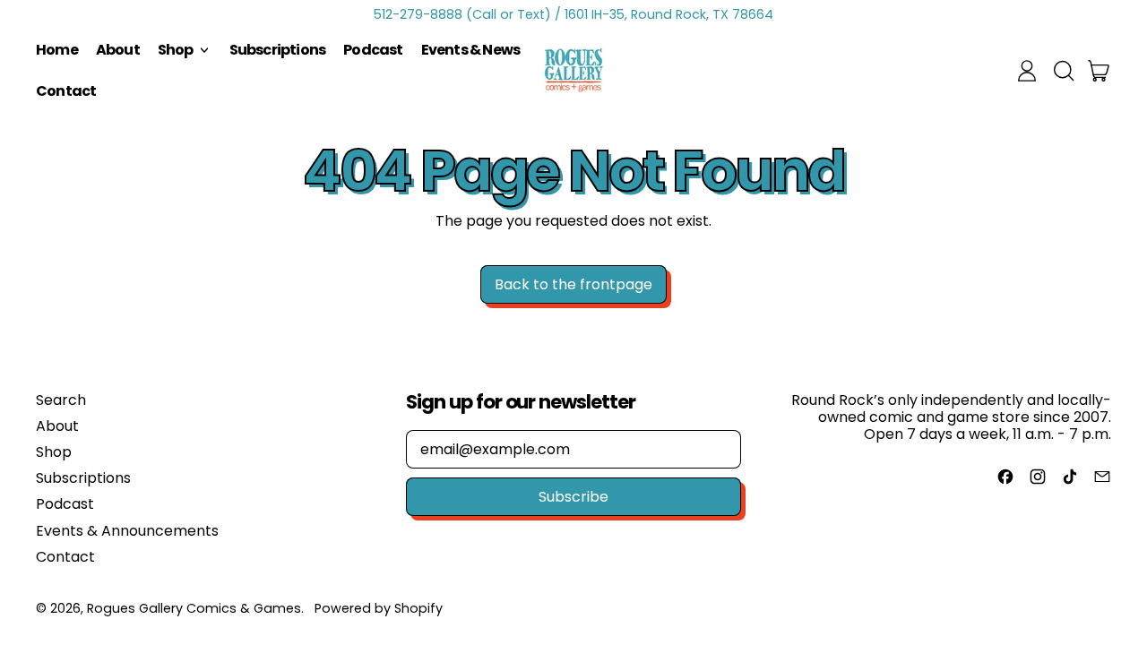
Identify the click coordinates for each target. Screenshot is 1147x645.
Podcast (372, 49)
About (118, 49)
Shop (54, 452)
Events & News (471, 49)
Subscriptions (277, 49)
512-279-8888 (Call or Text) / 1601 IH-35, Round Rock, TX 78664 (573, 14)
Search (61, 400)
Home (57, 49)
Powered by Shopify (379, 608)
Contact (66, 91)
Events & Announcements (127, 530)
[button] (1062, 70)
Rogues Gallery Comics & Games (194, 608)
